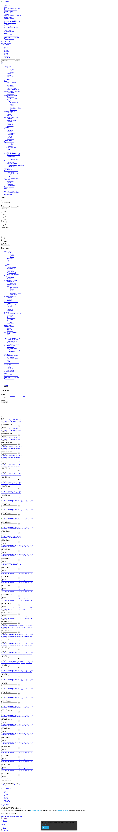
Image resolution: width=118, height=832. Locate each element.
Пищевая (9, 78)
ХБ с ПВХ (10, 144)
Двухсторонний (11, 88)
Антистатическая (15, 107)
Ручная (9, 68)
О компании (7, 48)
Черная (9, 75)
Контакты (6, 56)
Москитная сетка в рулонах (11, 37)
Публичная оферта (35, 810)
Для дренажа (10, 181)
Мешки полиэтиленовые (10, 20)
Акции (6, 54)
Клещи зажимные (12, 163)
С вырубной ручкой (12, 173)
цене (24, 396)
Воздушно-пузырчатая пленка (12, 8)
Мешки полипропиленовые (11, 28)
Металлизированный (13, 89)
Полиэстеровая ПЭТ (12, 156)
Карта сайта (7, 57)
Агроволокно (10, 139)
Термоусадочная (11, 99)
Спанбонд (6, 14)
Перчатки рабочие (9, 18)
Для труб (9, 121)
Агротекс (9, 136)
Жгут (8, 123)
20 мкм (12, 70)
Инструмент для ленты (10, 23)
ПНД (8, 150)
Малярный (10, 85)
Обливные (10, 146)
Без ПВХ (9, 143)
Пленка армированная (10, 11)
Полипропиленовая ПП (13, 155)
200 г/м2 (9, 115)
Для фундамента (11, 185)
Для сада (9, 182)
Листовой (9, 118)
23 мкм (12, 72)
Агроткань (10, 134)
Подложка (10, 124)
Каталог (6, 47)
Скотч (5, 7)
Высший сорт (14, 102)
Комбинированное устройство (15, 165)
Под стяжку (13, 98)
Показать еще (4, 778)
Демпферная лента (9, 39)
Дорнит (6, 33)
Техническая (10, 97)
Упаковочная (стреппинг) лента (12, 21)
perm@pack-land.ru (6, 43)
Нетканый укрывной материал (12, 15)
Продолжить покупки (16, 816)
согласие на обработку (62, 810)
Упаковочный (11, 84)
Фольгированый (11, 120)
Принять (45, 827)
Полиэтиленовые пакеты (11, 27)
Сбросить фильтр (5, 244)
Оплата (6, 53)
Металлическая (11, 158)
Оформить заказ (5, 816)
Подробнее (44, 824)
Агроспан (9, 131)
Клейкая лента (8, 17)
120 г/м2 (9, 113)
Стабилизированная (15, 108)
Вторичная (10, 76)
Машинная (10, 73)
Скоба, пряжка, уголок (13, 159)
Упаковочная (13, 110)
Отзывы (6, 50)
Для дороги (10, 184)
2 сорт (12, 105)
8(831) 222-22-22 (5, 41)
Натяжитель (10, 162)
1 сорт (12, 104)
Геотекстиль (7, 30)
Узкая (8, 79)
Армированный (11, 82)
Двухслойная (10, 92)
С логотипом (10, 86)
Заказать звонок (5, 44)
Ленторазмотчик (11, 166)
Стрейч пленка (8, 5)
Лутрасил (9, 137)
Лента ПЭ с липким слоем (11, 36)
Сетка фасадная (8, 26)
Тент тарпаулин (8, 34)
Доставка (6, 51)
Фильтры (5, 402)
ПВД (8, 101)
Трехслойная (10, 94)
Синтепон (6, 24)
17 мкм (12, 69)
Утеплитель (10, 126)
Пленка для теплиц (9, 31)
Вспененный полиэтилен (11, 12)
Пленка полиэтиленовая (10, 10)
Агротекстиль (11, 133)
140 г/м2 (9, 114)
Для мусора (10, 152)
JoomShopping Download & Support (10, 784)
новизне (12, 396)
